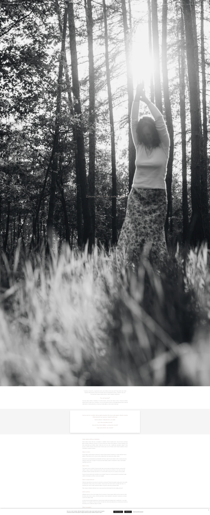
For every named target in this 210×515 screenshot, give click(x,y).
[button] (204, 4)
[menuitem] (160, 4)
